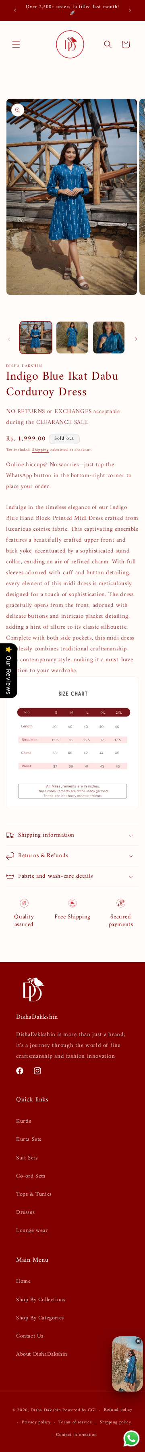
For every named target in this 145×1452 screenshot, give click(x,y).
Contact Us (30, 1336)
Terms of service (75, 1422)
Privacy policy (36, 1422)
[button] (16, 44)
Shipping (40, 450)
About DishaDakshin (41, 1354)
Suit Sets (26, 1158)
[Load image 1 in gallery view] (36, 337)
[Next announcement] (130, 10)
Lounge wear (32, 1231)
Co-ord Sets (31, 1176)
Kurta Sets (28, 1139)
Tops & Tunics (34, 1194)
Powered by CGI (79, 1410)
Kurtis (23, 1121)
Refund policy (118, 1410)
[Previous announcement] (15, 10)
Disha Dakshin (46, 1410)
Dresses (25, 1212)
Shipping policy (115, 1422)
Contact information (76, 1435)
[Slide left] (9, 339)
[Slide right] (136, 339)
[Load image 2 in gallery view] (72, 337)
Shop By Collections (40, 1300)
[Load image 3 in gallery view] (109, 337)
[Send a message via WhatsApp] (131, 1438)
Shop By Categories (40, 1318)
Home (23, 1281)
